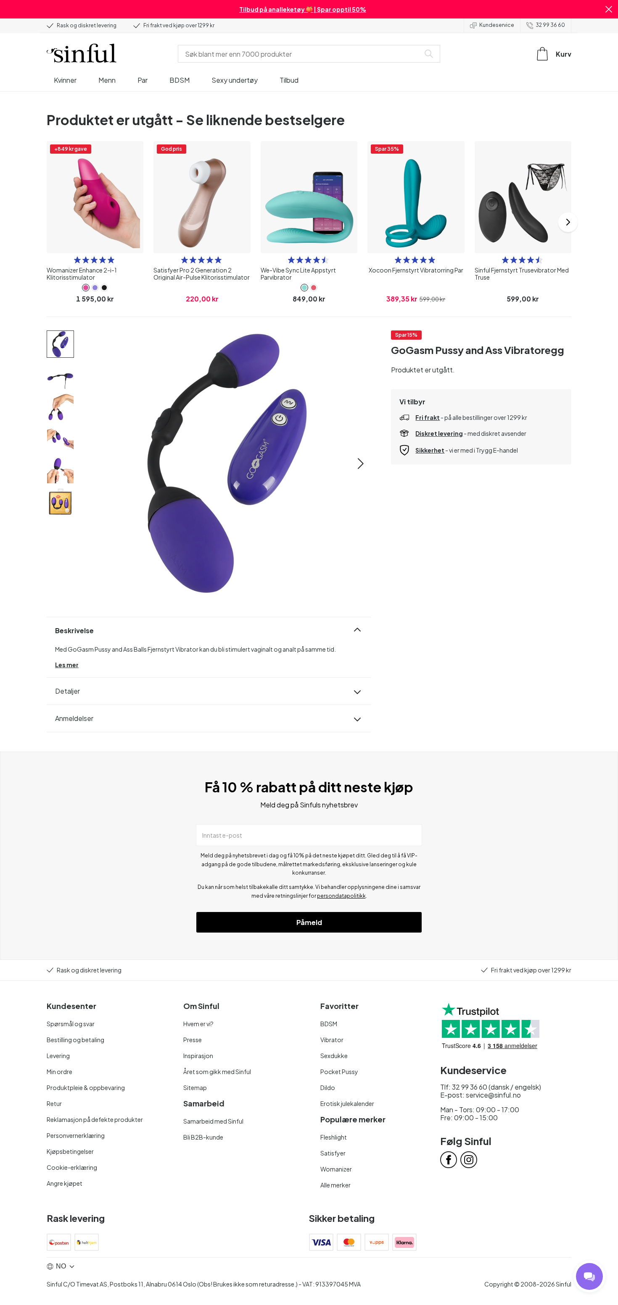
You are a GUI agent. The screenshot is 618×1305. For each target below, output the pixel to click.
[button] (608, 9)
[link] (86, 287)
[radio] (77, 260)
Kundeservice (496, 25)
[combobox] (300, 53)
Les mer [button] (67, 664)
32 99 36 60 (550, 25)
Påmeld (309, 922)
